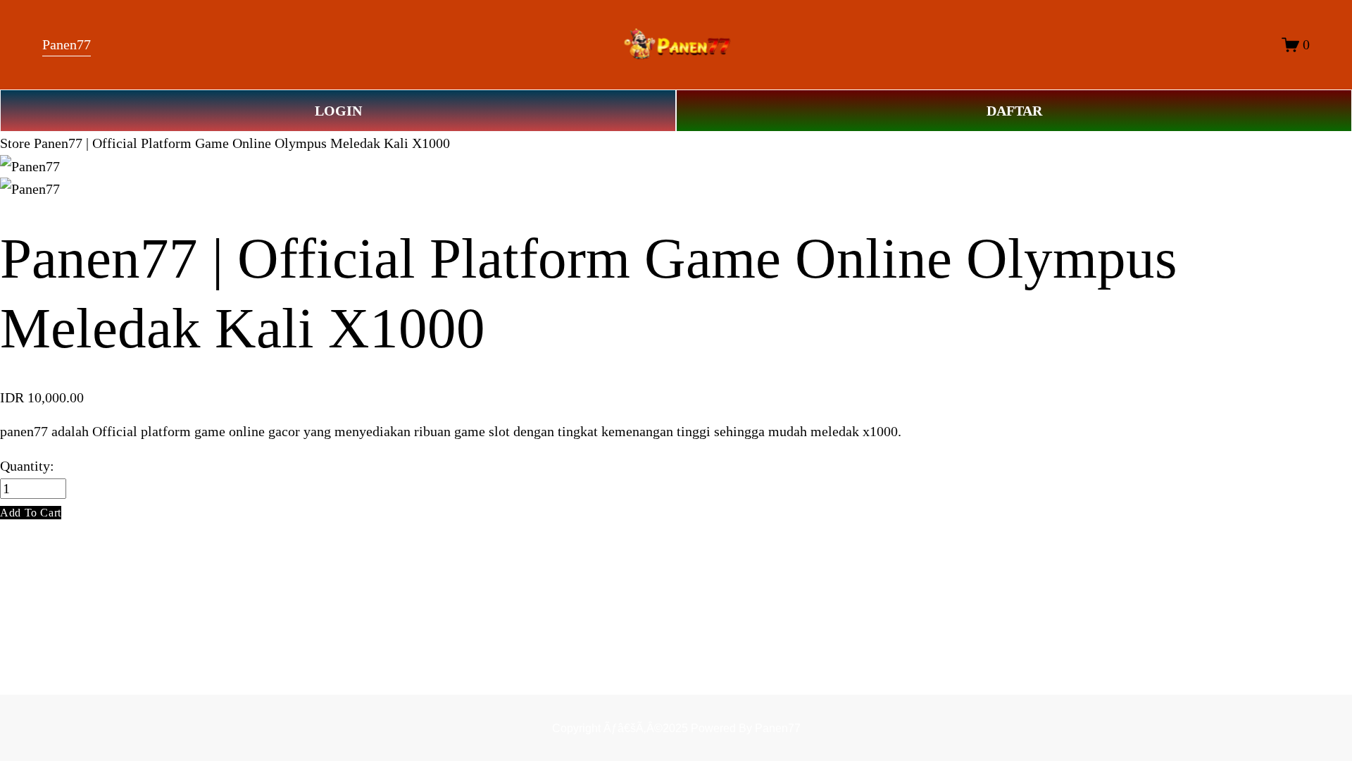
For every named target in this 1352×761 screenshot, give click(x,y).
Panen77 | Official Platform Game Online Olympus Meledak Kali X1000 (242, 143)
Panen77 (66, 44)
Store (15, 143)
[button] (30, 512)
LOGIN (338, 110)
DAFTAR (1014, 110)
